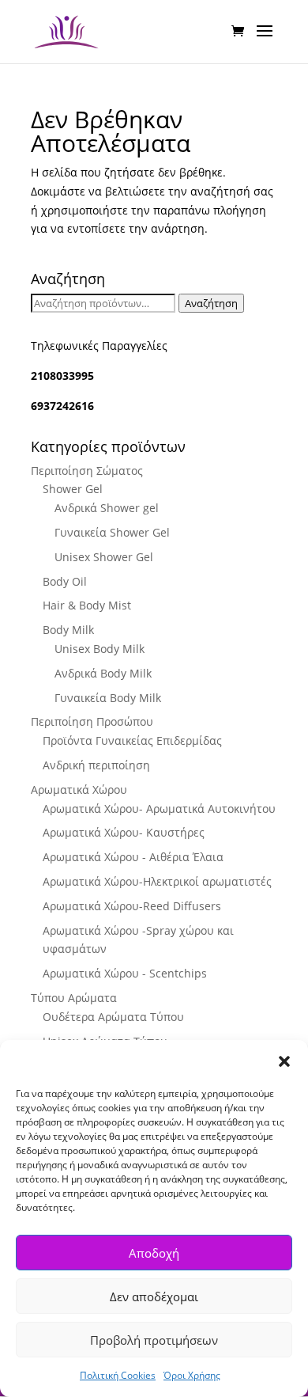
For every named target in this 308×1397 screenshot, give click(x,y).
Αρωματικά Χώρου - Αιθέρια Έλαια (133, 856)
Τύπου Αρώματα (74, 997)
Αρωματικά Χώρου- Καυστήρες (124, 832)
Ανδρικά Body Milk (103, 673)
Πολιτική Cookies (118, 1375)
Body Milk (68, 629)
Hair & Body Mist (87, 605)
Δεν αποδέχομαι (154, 1296)
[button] (284, 1061)
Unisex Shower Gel (103, 556)
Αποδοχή (154, 1253)
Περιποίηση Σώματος (87, 470)
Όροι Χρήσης (191, 1375)
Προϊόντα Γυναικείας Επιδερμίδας (132, 740)
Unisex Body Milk (99, 648)
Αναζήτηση (211, 303)
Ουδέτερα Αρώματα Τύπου (113, 1016)
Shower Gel (73, 488)
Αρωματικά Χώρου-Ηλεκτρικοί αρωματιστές (157, 881)
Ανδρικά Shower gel (106, 507)
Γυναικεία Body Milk (107, 697)
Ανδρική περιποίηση (96, 765)
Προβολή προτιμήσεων (154, 1340)
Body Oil (65, 581)
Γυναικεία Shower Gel (112, 532)
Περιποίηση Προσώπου (92, 721)
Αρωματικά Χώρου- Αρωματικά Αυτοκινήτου (159, 808)
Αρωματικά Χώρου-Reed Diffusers (132, 905)
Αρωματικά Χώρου (79, 789)
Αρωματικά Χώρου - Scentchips (125, 973)
